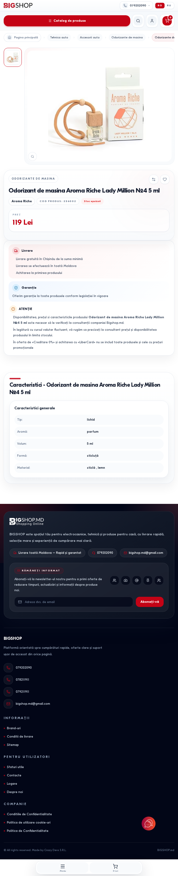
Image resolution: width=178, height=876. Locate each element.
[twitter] (136, 580)
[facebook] (114, 580)
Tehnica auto (59, 37)
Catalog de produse (70, 21)
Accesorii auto (90, 37)
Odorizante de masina (127, 37)
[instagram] (125, 580)
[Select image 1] (13, 57)
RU (169, 5)
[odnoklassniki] (159, 580)
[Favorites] (164, 179)
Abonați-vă (149, 602)
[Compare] (153, 179)
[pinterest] (148, 580)
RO (160, 5)
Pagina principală (26, 37)
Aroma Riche (22, 201)
